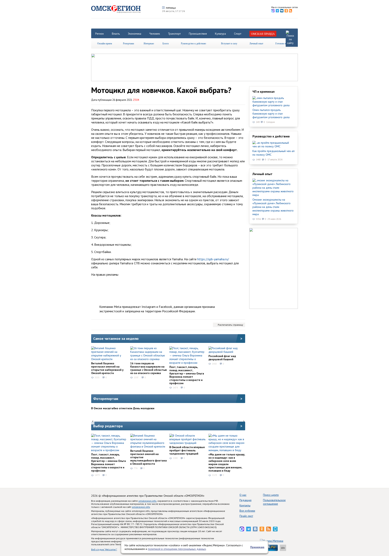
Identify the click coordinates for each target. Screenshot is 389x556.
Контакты (244, 505)
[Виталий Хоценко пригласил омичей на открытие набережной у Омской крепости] (109, 353)
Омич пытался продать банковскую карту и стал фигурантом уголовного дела (271, 113)
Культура (220, 33)
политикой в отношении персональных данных (177, 549)
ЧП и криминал (263, 91)
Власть (116, 33)
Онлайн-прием (104, 43)
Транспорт (174, 33)
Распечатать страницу (230, 324)
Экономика (134, 33)
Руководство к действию (193, 43)
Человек (154, 33)
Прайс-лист (246, 516)
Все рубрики (247, 510)
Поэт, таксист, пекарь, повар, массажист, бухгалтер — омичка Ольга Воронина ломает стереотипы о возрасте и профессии (186, 375)
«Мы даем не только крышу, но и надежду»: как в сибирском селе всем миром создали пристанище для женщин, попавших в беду (226, 462)
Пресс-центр (271, 495)
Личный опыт (256, 43)
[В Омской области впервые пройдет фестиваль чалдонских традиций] (187, 439)
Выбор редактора (108, 426)
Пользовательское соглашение (274, 502)
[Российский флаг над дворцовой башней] (226, 350)
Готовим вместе (283, 43)
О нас (242, 495)
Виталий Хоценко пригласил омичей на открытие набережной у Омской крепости (107, 368)
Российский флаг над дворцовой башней (222, 357)
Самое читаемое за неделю (116, 338)
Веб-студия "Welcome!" (104, 549)
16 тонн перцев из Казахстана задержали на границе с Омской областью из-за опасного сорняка (148, 368)
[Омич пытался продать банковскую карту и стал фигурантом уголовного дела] (273, 101)
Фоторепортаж (105, 398)
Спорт (237, 33)
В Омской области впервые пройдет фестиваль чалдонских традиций (187, 450)
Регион (99, 33)
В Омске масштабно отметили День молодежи (122, 408)
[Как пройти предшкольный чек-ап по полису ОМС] (273, 144)
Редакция (245, 500)
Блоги (165, 43)
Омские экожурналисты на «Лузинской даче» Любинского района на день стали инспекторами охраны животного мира (273, 207)
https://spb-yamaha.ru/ (213, 259)
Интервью (149, 43)
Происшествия (198, 33)
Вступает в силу (229, 43)
